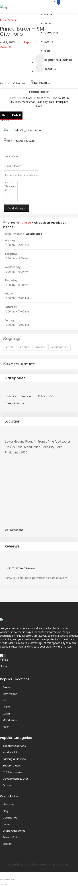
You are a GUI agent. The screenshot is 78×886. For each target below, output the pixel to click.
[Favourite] (39, 58)
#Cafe (9, 347)
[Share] (8, 879)
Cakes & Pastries (16, 403)
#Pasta (40, 347)
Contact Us (10, 817)
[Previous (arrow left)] (1, 884)
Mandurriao (33, 130)
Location (12, 421)
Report (28, 42)
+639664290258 (24, 141)
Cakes (52, 396)
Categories (51, 32)
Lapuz (6, 713)
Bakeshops (27, 396)
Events (48, 41)
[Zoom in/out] (1, 879)
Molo (6, 726)
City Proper (10, 694)
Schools (8, 785)
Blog (47, 51)
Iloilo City (19, 130)
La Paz (7, 707)
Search (48, 23)
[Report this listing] (39, 67)
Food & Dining (9, 20)
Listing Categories (14, 831)
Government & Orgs (15, 779)
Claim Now (27, 364)
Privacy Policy (11, 837)
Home (48, 14)
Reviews (12, 546)
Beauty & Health (13, 765)
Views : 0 (5, 47)
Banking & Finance (14, 759)
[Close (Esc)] (12, 879)
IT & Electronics (12, 772)
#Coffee (25, 347)
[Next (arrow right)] (5, 884)
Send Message (16, 208)
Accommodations (14, 746)
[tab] (39, 378)
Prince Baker (39, 91)
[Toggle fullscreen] (5, 879)
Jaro (5, 700)
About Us (50, 69)
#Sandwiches (59, 347)
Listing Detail (11, 115)
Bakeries (11, 396)
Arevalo (7, 687)
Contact (8, 120)
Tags (17, 339)
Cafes (41, 396)
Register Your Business (58, 60)
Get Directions (14, 530)
